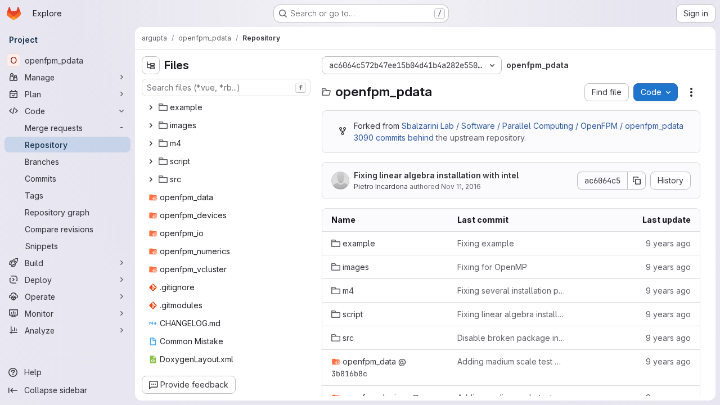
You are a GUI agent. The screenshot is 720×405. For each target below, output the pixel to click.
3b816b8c (349, 373)
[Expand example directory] (151, 107)
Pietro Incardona (381, 186)
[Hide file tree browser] (151, 65)
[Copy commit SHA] (637, 181)
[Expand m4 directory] (151, 143)
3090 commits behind (394, 137)
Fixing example (485, 243)
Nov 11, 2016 (461, 186)
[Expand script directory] (151, 161)
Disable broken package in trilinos (511, 338)
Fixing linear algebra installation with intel (436, 175)
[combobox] (226, 87)
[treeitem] (227, 107)
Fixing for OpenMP (492, 267)
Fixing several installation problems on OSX (511, 290)
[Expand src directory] (151, 179)
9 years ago (668, 243)
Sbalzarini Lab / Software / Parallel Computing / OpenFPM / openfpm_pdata (542, 125)
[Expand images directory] (151, 125)
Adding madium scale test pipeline (511, 361)
